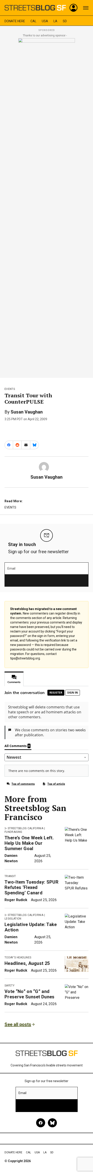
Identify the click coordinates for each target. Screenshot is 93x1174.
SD (65, 21)
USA (45, 21)
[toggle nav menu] (85, 7)
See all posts (18, 1024)
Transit (10, 876)
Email (11, 568)
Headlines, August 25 (27, 963)
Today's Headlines (18, 957)
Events (10, 389)
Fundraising (13, 832)
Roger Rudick (16, 900)
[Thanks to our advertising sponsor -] (46, 206)
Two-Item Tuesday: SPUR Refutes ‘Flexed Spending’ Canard (31, 887)
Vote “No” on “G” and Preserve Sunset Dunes (30, 994)
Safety (9, 985)
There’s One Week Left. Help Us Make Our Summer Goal (29, 843)
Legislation (13, 918)
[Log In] (74, 8)
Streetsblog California (25, 828)
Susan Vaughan (27, 412)
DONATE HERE (15, 21)
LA (55, 21)
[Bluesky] (52, 1122)
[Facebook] (40, 1122)
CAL (33, 21)
